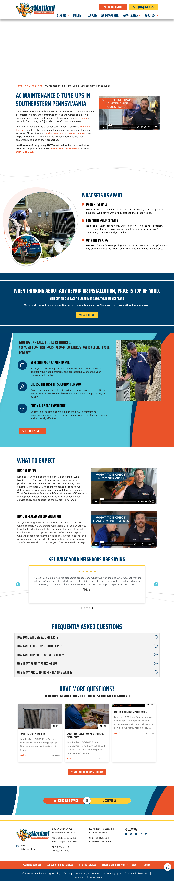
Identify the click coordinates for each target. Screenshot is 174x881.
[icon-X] (131, 834)
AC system (81, 118)
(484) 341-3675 (146, 7)
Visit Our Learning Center (87, 771)
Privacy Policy (94, 877)
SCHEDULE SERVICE (32, 431)
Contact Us (111, 800)
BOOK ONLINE (115, 7)
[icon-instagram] (141, 834)
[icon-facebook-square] (126, 834)
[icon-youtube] (136, 834)
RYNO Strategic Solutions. (134, 873)
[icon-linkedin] (146, 834)
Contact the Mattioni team (64, 148)
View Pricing (87, 314)
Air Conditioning (33, 85)
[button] (156, 584)
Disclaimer (77, 877)
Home (19, 85)
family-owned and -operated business (66, 133)
